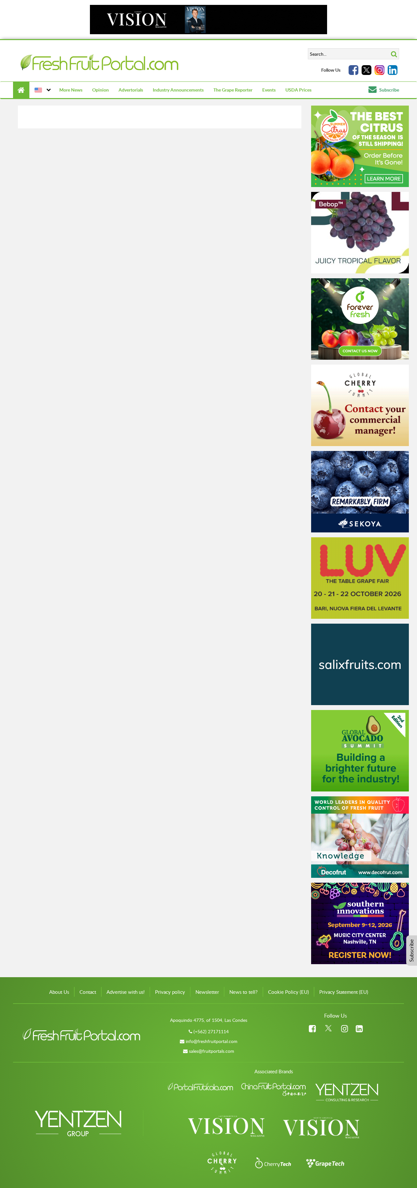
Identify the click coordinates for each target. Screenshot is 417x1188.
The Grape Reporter (232, 90)
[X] (366, 70)
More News (70, 90)
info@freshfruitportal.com (211, 1041)
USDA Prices (298, 90)
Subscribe (388, 90)
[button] (41, 90)
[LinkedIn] (392, 70)
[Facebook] (353, 70)
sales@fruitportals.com (211, 1051)
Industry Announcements (178, 90)
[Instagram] (379, 70)
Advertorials (131, 90)
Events (269, 90)
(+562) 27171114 (211, 1031)
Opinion (100, 90)
